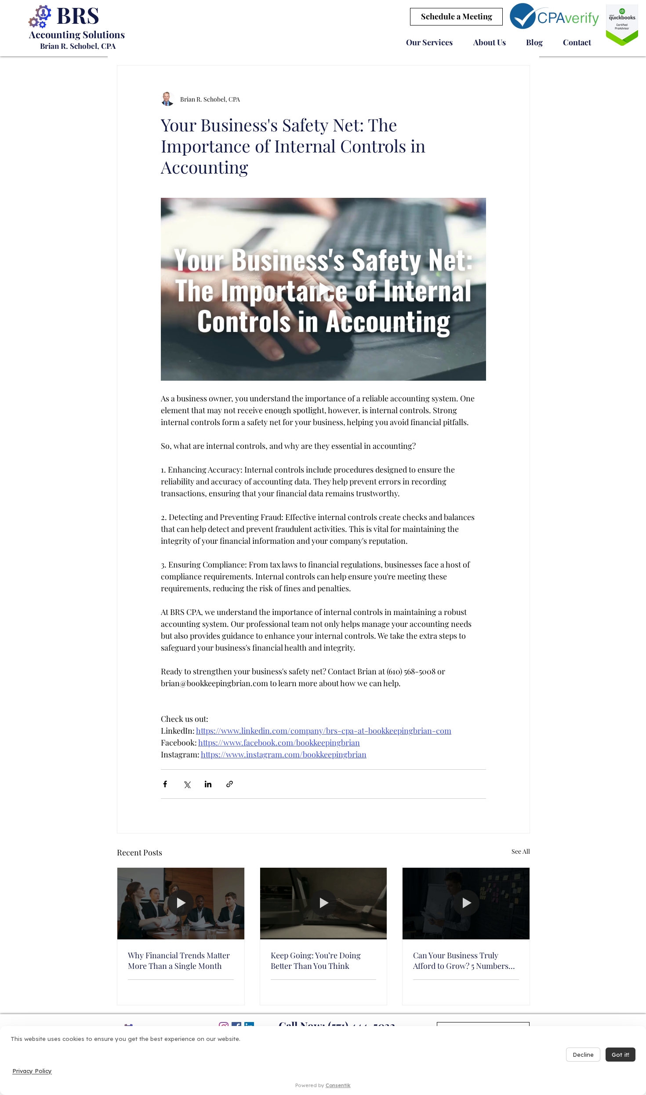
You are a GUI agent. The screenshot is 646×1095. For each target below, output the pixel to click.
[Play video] (323, 289)
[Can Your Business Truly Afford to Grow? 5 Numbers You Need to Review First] (466, 903)
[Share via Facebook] (165, 784)
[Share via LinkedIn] (208, 784)
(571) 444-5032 (362, 1026)
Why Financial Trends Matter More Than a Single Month (179, 960)
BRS (77, 14)
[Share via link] (229, 784)
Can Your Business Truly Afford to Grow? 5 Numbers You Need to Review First (460, 960)
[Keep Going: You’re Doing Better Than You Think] (323, 903)
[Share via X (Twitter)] (186, 784)
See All (521, 851)
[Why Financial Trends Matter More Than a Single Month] (180, 903)
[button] (429, 42)
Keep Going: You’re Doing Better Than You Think (316, 960)
